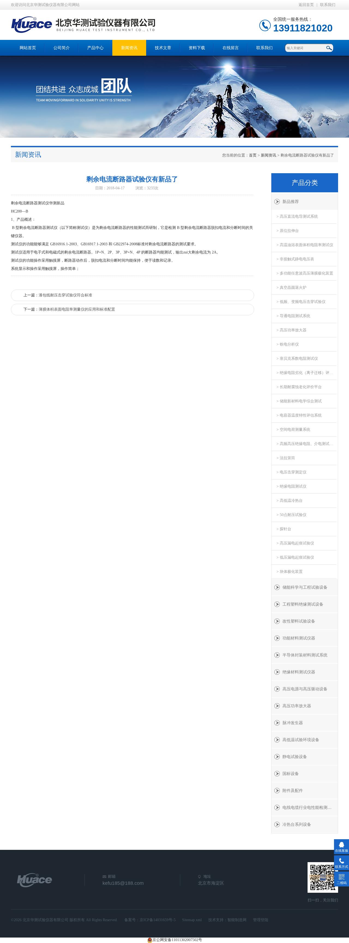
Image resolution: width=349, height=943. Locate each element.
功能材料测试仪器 (298, 638)
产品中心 (95, 48)
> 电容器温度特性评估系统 (299, 415)
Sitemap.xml (192, 920)
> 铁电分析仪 (287, 344)
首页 (253, 155)
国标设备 (290, 773)
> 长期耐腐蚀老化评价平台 (299, 387)
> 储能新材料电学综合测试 (299, 401)
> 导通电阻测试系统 (293, 316)
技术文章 (163, 48)
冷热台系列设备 (296, 824)
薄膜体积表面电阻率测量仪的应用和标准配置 (77, 309)
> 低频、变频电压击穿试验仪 (301, 302)
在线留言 (230, 48)
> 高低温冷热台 (289, 501)
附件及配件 (292, 790)
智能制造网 (236, 920)
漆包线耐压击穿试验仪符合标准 (65, 295)
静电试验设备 (294, 757)
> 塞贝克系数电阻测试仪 (297, 358)
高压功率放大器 (296, 706)
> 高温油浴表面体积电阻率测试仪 (304, 245)
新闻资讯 (129, 48)
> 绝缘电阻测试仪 (291, 486)
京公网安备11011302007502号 (177, 940)
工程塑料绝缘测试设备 (302, 604)
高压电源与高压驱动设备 (304, 689)
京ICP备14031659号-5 (158, 920)
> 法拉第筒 (285, 458)
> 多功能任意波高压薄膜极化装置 (304, 273)
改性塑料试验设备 (298, 621)
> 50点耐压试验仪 (291, 515)
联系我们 (327, 5)
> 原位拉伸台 (287, 231)
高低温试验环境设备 (300, 740)
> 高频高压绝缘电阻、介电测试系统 (306, 444)
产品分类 (305, 182)
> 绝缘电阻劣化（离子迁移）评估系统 (306, 373)
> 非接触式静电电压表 (295, 259)
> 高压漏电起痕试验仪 (295, 543)
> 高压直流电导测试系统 (297, 216)
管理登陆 (260, 920)
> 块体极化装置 (289, 572)
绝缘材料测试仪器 (298, 672)
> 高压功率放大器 (291, 330)
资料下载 (197, 48)
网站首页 (28, 48)
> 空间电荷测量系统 (293, 430)
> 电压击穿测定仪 (291, 472)
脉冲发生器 (292, 723)
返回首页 (306, 5)
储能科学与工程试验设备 (304, 587)
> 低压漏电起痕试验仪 (295, 557)
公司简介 (61, 48)
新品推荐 (290, 201)
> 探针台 (283, 529)
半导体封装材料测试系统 (304, 655)
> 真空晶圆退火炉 (291, 287)
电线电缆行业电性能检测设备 (309, 807)
